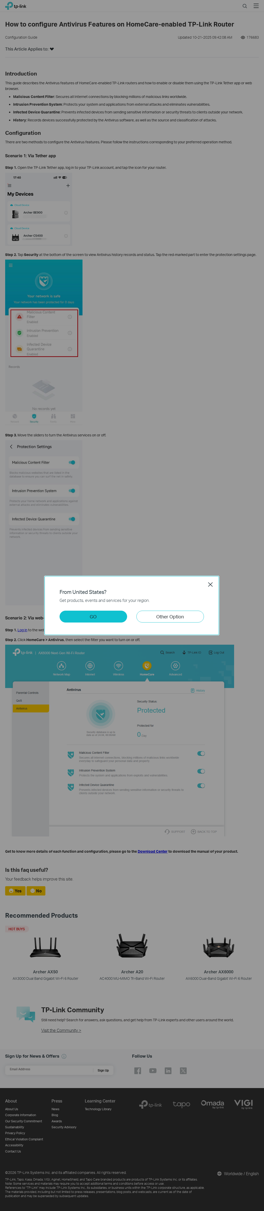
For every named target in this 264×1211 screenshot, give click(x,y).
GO (93, 616)
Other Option (170, 616)
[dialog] (132, 605)
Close (210, 584)
